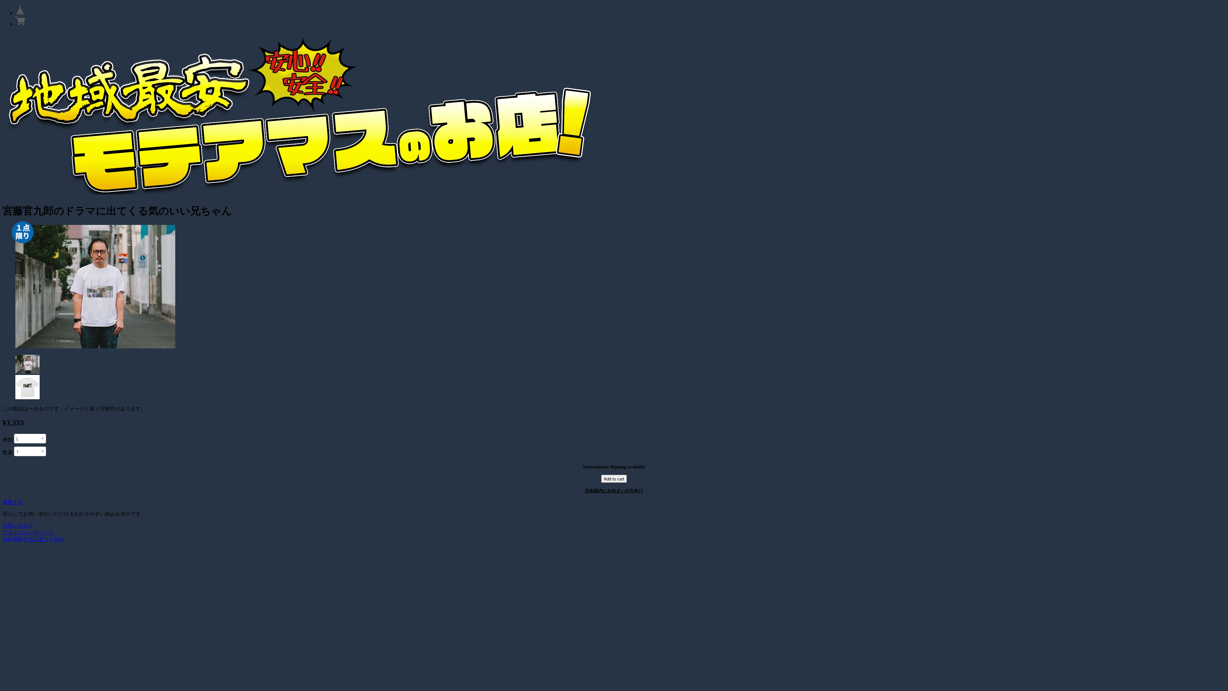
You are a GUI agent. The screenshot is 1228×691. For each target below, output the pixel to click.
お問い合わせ (18, 525)
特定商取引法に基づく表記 (33, 539)
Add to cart (614, 479)
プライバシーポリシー (28, 532)
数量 (8, 452)
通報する (13, 502)
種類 (8, 439)
